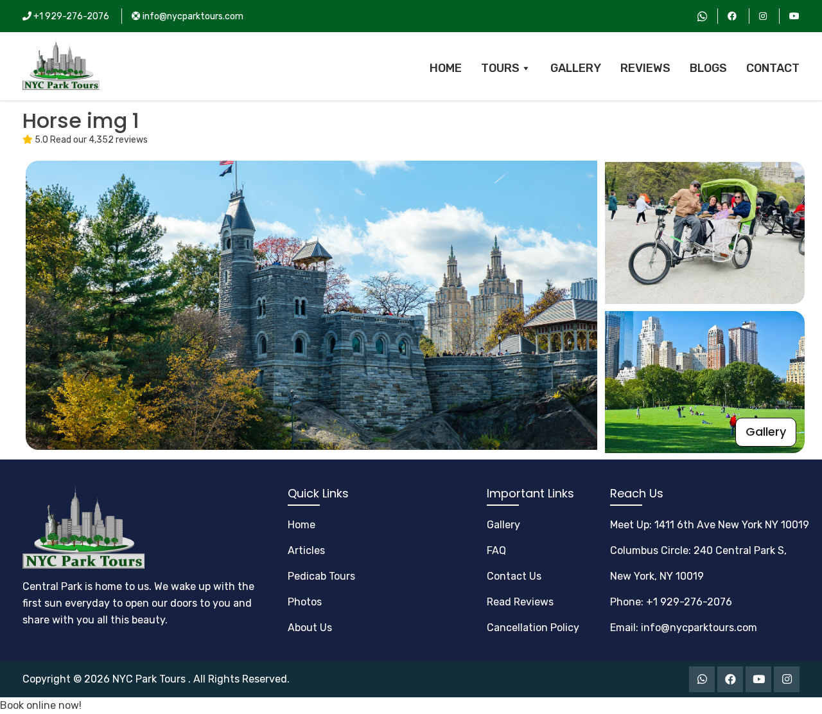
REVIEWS (645, 68)
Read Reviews (520, 602)
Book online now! (41, 705)
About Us (310, 627)
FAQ (496, 550)
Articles (306, 550)
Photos (305, 602)
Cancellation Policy (533, 627)
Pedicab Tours (321, 576)
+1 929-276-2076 (70, 16)
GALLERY (575, 68)
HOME (446, 68)
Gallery (766, 432)
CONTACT (773, 68)
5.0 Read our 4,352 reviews (90, 139)
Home (301, 525)
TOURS (500, 68)
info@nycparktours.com (192, 16)
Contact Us (514, 576)
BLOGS (708, 68)
